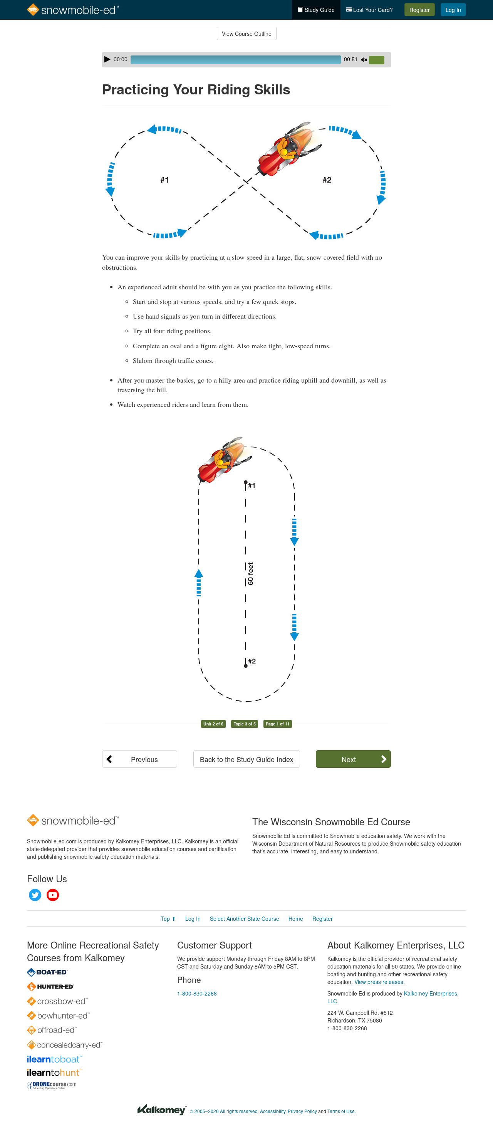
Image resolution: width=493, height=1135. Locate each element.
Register (419, 9)
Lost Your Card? (372, 9)
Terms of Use (341, 1111)
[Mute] (364, 60)
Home (295, 918)
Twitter (35, 895)
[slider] (380, 60)
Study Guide (319, 9)
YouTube (53, 895)
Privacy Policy (302, 1111)
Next (349, 759)
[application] (246, 59)
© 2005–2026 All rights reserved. (224, 1111)
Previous (144, 759)
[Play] (107, 59)
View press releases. (379, 982)
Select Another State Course (244, 918)
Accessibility (272, 1111)
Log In (453, 9)
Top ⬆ (168, 918)
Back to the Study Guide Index (246, 759)
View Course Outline (247, 33)
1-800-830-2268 (197, 993)
